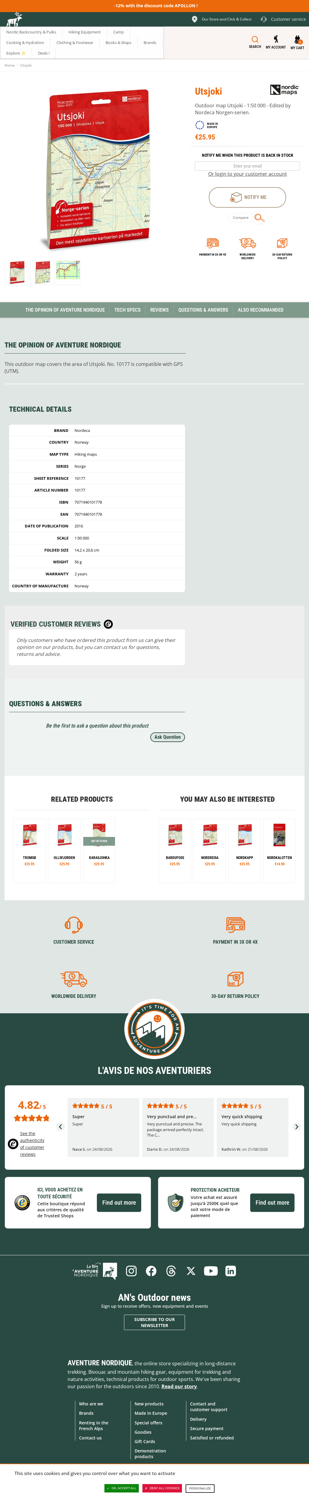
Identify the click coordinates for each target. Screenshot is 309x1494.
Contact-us (90, 1438)
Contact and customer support (209, 1406)
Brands (86, 1413)
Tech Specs (127, 310)
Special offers (148, 1423)
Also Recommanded (261, 310)
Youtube (210, 1271)
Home (10, 65)
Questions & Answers (203, 310)
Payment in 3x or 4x (212, 254)
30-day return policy (282, 256)
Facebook (151, 1271)
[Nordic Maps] (285, 89)
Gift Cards (145, 1441)
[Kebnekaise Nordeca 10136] (29, 851)
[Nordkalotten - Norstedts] (279, 851)
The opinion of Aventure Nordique (65, 310)
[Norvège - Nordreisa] (209, 851)
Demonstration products (150, 1453)
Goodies (143, 1432)
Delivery (198, 1419)
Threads (171, 1271)
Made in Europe (151, 1413)
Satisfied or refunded (212, 1438)
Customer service (73, 942)
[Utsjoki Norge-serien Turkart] (17, 272)
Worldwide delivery (248, 256)
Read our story (179, 1386)
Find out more (119, 1202)
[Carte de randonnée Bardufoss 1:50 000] (175, 851)
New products (149, 1404)
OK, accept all (124, 1488)
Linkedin (230, 1271)
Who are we (91, 1404)
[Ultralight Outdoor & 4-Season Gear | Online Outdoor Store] (14, 20)
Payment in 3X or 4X (235, 942)
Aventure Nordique (100, 1363)
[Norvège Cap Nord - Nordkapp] (244, 851)
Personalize (200, 1488)
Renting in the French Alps (93, 1425)
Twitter (191, 1271)
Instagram (131, 1271)
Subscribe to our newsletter (154, 1322)
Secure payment (207, 1428)
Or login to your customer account (247, 174)
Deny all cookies (165, 1488)
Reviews (159, 310)
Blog (95, 1271)
